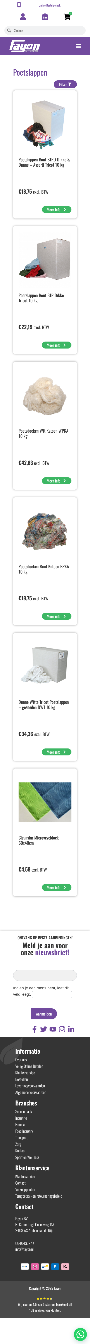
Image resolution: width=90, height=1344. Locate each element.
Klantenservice (25, 1072)
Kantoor (20, 1150)
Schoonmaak (23, 1111)
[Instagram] (62, 1029)
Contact (20, 1183)
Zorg (18, 1144)
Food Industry (24, 1131)
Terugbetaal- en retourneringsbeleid (38, 1196)
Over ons (21, 1059)
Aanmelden (44, 1014)
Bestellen (21, 1079)
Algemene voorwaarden (30, 1092)
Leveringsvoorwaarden (30, 1085)
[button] (80, 1334)
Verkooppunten (25, 1189)
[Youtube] (52, 1029)
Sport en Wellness (27, 1157)
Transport (21, 1137)
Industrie (21, 1118)
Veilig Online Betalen (29, 1066)
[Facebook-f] (34, 1029)
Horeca (20, 1124)
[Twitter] (43, 1029)
